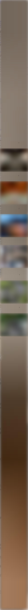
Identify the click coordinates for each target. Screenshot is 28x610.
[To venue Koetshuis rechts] (14, 226)
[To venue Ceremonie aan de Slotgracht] (14, 292)
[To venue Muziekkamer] (14, 257)
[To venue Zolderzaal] (14, 193)
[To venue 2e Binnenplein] (14, 325)
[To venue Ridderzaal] (14, 160)
